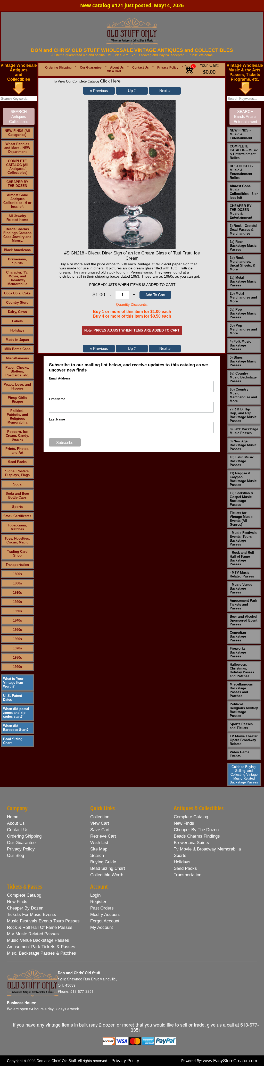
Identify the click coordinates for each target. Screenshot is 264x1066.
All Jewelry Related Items (17, 218)
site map (98, 849)
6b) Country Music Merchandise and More (243, 395)
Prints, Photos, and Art (17, 451)
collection (99, 816)
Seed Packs (17, 462)
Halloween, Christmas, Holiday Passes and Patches (242, 670)
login (95, 895)
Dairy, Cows (17, 312)
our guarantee (21, 842)
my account (101, 927)
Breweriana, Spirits (17, 261)
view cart (99, 823)
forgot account (104, 921)
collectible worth (106, 874)
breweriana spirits (191, 842)
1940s (17, 620)
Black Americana (17, 250)
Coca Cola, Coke (17, 293)
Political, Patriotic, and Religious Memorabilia (17, 416)
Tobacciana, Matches (17, 527)
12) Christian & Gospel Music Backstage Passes (241, 499)
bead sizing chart (107, 868)
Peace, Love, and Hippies (17, 386)
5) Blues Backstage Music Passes (243, 361)
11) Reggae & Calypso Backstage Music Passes (243, 479)
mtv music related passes (33, 933)
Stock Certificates (17, 516)
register (98, 901)
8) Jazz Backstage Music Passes (244, 431)
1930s (17, 611)
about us (16, 823)
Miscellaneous (17, 358)
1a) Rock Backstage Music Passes (243, 245)
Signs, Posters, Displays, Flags (17, 473)
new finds (184, 823)
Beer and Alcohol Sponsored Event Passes (243, 620)
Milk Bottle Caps (17, 349)
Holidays (17, 330)
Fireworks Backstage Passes (238, 652)
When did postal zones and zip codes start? (16, 712)
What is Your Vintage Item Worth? (13, 682)
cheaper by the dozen (196, 829)
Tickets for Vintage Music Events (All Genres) (241, 518)
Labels (17, 321)
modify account (105, 914)
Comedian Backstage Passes (238, 636)
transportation (187, 874)
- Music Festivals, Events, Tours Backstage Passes (244, 538)
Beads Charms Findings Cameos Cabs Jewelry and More (17, 235)
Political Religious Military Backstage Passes (244, 710)
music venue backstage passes (38, 940)
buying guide (103, 862)
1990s (17, 667)
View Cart (114, 71)
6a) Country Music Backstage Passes (243, 377)
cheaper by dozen (25, 908)
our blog (15, 855)
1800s (17, 574)
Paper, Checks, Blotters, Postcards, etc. (17, 371)
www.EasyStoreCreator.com (230, 1060)
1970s (17, 648)
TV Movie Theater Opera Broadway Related (244, 740)
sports (180, 855)
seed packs (185, 868)
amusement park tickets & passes (41, 946)
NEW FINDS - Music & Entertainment (241, 134)
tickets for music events (31, 914)
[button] (99, 91)
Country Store (17, 302)
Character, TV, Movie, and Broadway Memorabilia (17, 278)
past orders (102, 908)
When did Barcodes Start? (16, 728)
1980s (17, 657)
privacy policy (21, 849)
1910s (17, 592)
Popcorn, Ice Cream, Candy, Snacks (17, 435)
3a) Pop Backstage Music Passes (243, 313)
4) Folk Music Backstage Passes (240, 345)
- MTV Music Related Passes (242, 574)
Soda (17, 484)
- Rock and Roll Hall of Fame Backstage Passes (242, 558)
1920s (17, 602)
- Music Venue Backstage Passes (241, 588)
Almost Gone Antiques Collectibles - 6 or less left (17, 201)
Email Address (60, 378)
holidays (182, 862)
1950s (17, 630)
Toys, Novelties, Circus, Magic (17, 540)
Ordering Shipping (58, 67)
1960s (17, 639)
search (97, 855)
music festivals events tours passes (43, 921)
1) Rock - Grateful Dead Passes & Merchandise (243, 229)
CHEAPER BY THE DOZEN (17, 184)
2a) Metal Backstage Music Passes (243, 281)
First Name (57, 399)
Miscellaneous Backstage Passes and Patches (241, 690)
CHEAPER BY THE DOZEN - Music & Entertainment (241, 211)
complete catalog (191, 816)
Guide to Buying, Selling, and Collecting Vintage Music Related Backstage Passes (244, 774)
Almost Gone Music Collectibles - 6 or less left (244, 192)
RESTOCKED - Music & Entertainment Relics (241, 172)
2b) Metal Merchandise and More (243, 297)
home (12, 816)
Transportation (17, 565)
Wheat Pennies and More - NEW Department (17, 148)
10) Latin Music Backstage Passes (242, 461)
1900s (17, 583)
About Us (117, 67)
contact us (18, 829)
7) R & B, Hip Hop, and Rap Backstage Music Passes (243, 415)
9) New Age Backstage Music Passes (243, 445)
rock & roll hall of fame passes (39, 927)
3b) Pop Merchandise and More (243, 329)
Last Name (57, 419)
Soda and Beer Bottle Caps (17, 495)
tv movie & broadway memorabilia (207, 849)
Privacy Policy (167, 67)
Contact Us (140, 67)
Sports (17, 507)
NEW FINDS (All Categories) (17, 133)
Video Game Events (239, 754)
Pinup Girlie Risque (17, 399)
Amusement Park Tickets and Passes (243, 604)
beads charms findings (197, 836)
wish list (99, 842)
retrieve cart (103, 836)
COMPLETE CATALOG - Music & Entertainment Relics (244, 152)
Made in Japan (17, 340)
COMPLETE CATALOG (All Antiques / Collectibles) (17, 167)
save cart (100, 829)
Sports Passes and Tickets (241, 726)
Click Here (110, 81)
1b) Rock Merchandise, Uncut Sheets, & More (242, 263)
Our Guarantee (91, 67)
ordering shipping (24, 836)
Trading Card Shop (17, 553)
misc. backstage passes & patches (41, 953)
